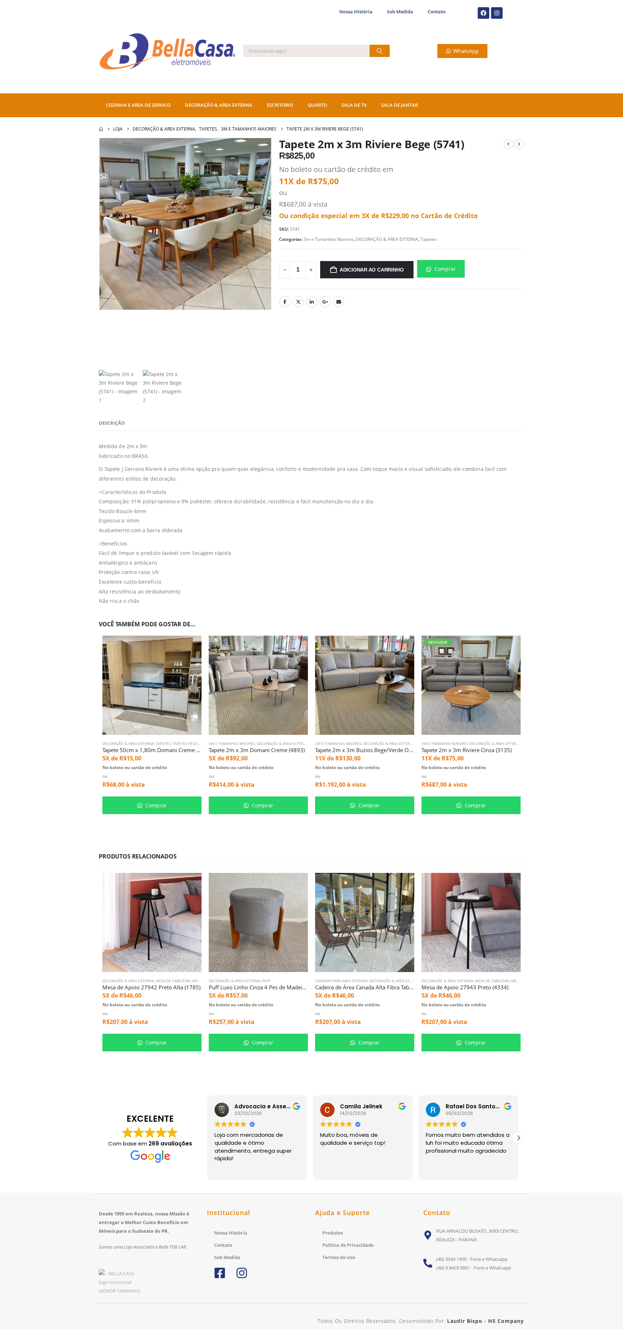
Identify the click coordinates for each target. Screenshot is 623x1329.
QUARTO (317, 105)
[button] (518, 1137)
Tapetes (428, 239)
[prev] (508, 144)
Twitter (298, 302)
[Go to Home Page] (101, 129)
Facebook (285, 302)
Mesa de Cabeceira (173, 980)
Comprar (444, 268)
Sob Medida (400, 12)
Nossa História (355, 12)
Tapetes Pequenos (190, 743)
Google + (325, 302)
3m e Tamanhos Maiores (329, 239)
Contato (437, 12)
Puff (266, 980)
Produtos (332, 1232)
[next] (519, 144)
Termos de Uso (338, 1257)
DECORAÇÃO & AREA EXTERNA (218, 105)
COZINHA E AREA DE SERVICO (138, 105)
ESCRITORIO (280, 105)
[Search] (380, 51)
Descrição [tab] (112, 423)
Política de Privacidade (348, 1245)
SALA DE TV (354, 105)
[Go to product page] (152, 685)
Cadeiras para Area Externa (341, 980)
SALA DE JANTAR (399, 105)
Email (338, 302)
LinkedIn (312, 302)
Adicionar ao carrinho (372, 270)
